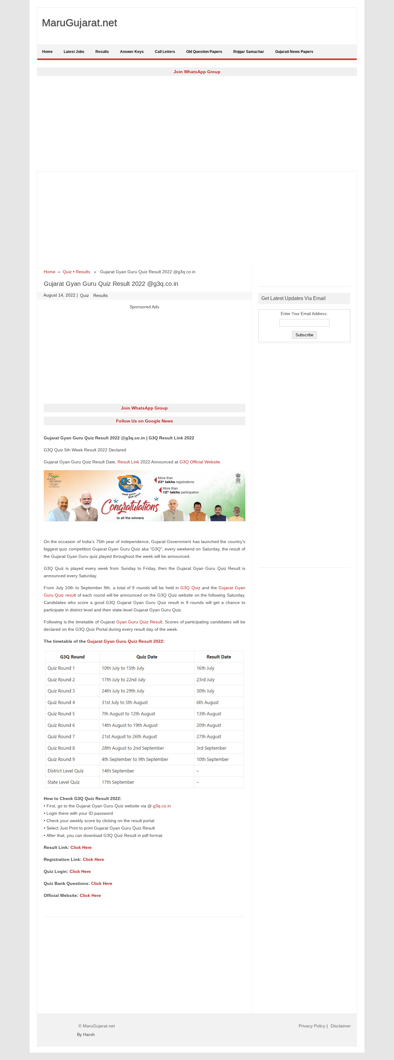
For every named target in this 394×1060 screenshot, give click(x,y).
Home (47, 52)
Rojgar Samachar (248, 52)
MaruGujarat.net (79, 22)
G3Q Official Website (199, 461)
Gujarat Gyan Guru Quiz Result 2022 (125, 641)
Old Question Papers (204, 52)
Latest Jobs (74, 52)
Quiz (67, 271)
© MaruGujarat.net (96, 1025)
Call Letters (165, 52)
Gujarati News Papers (294, 52)
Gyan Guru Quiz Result (139, 621)
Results (102, 52)
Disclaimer (341, 1025)
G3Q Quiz (190, 587)
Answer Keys (132, 52)
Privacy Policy (312, 1025)
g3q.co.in (162, 805)
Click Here (81, 847)
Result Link (128, 461)
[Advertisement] (197, 123)
